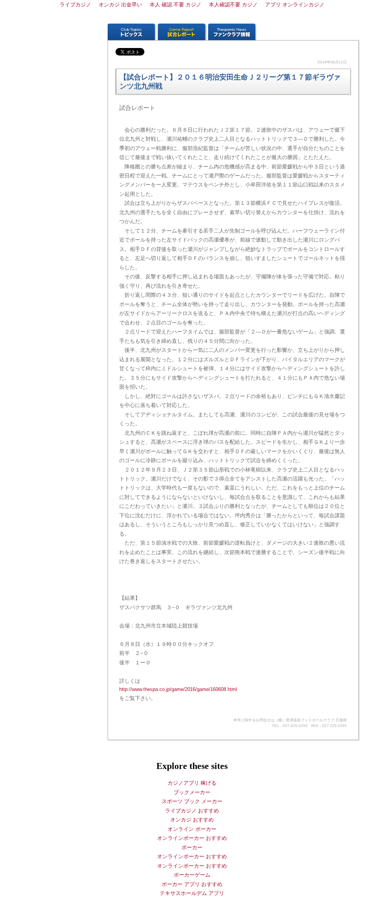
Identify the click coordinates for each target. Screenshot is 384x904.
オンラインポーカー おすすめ (192, 838)
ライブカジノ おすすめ (192, 811)
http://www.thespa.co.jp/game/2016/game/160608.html (178, 689)
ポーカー (192, 847)
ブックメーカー (192, 792)
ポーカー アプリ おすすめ (192, 884)
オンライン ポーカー (192, 829)
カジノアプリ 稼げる (192, 783)
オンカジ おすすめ (192, 820)
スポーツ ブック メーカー (192, 801)
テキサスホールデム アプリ (192, 893)
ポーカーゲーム (192, 875)
